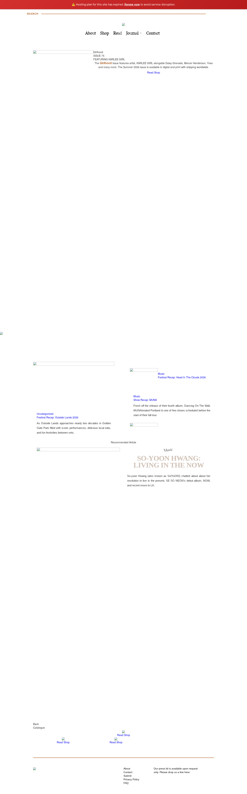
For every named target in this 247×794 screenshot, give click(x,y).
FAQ (126, 783)
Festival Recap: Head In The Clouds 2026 (182, 377)
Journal (132, 33)
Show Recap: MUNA (145, 400)
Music (161, 373)
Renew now (132, 4)
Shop (104, 33)
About (90, 33)
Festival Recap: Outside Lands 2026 (57, 417)
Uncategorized (45, 414)
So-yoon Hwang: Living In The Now (168, 461)
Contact (153, 33)
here (187, 772)
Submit (127, 775)
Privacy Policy (131, 779)
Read (117, 33)
